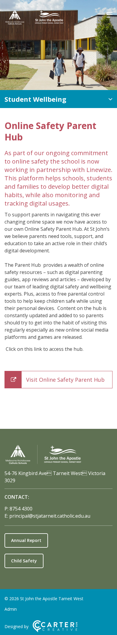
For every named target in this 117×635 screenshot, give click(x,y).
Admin (10, 609)
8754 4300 (21, 508)
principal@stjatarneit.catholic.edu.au (49, 516)
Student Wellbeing (35, 99)
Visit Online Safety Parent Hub (65, 379)
